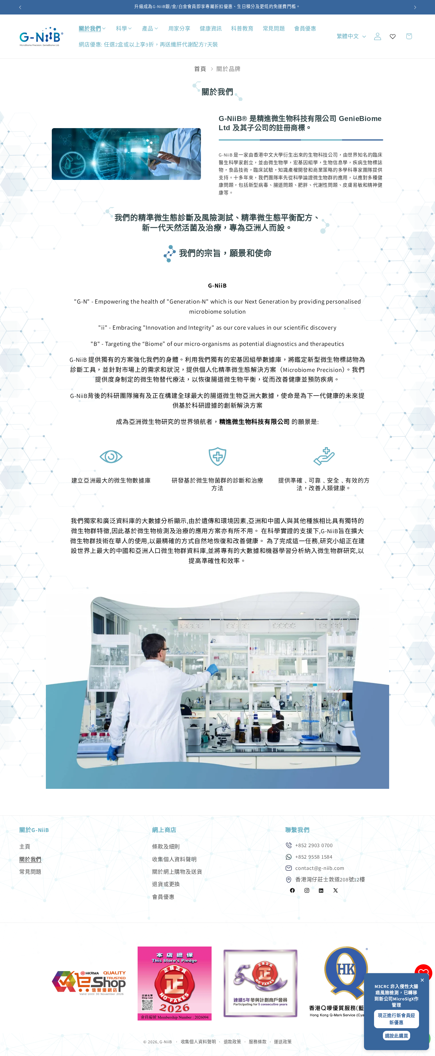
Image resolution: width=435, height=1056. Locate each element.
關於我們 (30, 859)
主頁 (24, 846)
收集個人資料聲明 (174, 859)
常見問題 (30, 871)
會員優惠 (163, 896)
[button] (110, 28)
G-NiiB (166, 1041)
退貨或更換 (166, 884)
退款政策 (232, 1041)
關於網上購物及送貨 (177, 871)
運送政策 (283, 1041)
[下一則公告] (415, 7)
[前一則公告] (20, 7)
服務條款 (258, 1041)
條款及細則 (166, 846)
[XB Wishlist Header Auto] (392, 36)
